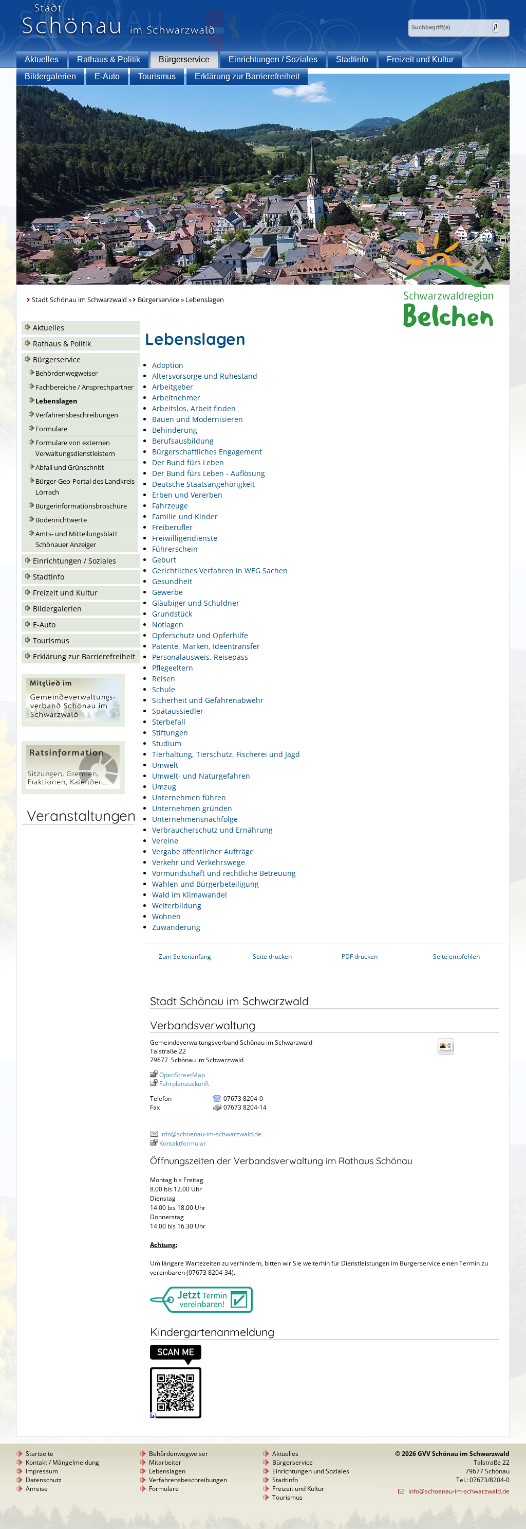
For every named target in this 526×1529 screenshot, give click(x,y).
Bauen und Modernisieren (197, 419)
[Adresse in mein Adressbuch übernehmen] (449, 1054)
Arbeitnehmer (176, 397)
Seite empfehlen (456, 956)
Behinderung (174, 430)
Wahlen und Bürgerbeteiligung (205, 884)
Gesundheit (172, 581)
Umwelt (165, 765)
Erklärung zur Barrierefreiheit (247, 76)
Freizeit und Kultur (420, 59)
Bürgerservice (184, 59)
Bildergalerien (50, 76)
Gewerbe (167, 592)
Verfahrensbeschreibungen (76, 415)
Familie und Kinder (185, 516)
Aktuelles (42, 59)
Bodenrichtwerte (61, 520)
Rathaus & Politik (108, 59)
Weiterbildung (176, 905)
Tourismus (157, 76)
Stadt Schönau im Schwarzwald (79, 299)
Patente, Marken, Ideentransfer (206, 646)
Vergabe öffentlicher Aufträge (203, 851)
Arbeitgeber (172, 387)
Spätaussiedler (177, 711)
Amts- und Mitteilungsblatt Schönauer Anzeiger (76, 539)
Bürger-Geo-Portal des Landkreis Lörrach (85, 487)
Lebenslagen (56, 401)
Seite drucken (272, 956)
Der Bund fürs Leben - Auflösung (208, 473)
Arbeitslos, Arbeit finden (194, 408)
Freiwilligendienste (184, 538)
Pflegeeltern (172, 668)
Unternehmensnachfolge (195, 819)
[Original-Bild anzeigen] (175, 1416)
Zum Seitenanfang (185, 956)
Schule (163, 689)
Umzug (164, 787)
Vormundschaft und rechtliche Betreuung (224, 873)
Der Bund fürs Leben (188, 462)
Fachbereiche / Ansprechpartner (84, 387)
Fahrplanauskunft (184, 1083)
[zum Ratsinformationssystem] (73, 791)
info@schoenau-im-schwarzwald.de (210, 1134)
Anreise (37, 1488)
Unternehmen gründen (192, 808)
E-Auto (107, 76)
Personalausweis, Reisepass (200, 657)
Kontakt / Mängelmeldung (62, 1462)
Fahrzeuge (170, 506)
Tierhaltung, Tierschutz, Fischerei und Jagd (226, 754)
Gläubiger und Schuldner (195, 603)
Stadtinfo (352, 59)
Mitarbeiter (165, 1462)
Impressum (42, 1471)
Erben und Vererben (187, 495)
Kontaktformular (182, 1143)
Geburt (164, 560)
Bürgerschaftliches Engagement (207, 451)
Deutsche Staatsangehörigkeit (203, 484)
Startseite (39, 1453)
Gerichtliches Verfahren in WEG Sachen (220, 570)
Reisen (163, 678)
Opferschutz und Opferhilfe (200, 635)
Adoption (167, 365)
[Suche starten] (495, 27)
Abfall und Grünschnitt (69, 467)
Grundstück (172, 614)
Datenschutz (44, 1479)
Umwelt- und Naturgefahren (201, 776)
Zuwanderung (176, 927)
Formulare (51, 429)
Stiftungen (170, 732)
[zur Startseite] (118, 35)
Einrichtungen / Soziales (273, 59)
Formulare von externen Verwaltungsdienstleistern (75, 448)
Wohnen (166, 916)
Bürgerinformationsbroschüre (81, 506)
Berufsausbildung (183, 441)
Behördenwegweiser (66, 373)
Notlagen (167, 624)
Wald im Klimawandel (189, 895)
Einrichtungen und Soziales (310, 1471)
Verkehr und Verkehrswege (198, 862)
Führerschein (175, 549)
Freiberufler (172, 527)
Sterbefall (168, 722)
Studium (166, 743)
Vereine (165, 841)
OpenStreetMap (182, 1074)
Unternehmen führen (189, 797)
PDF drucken (360, 956)
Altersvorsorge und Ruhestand (204, 376)
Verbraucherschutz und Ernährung (212, 830)
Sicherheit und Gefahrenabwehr (208, 700)
